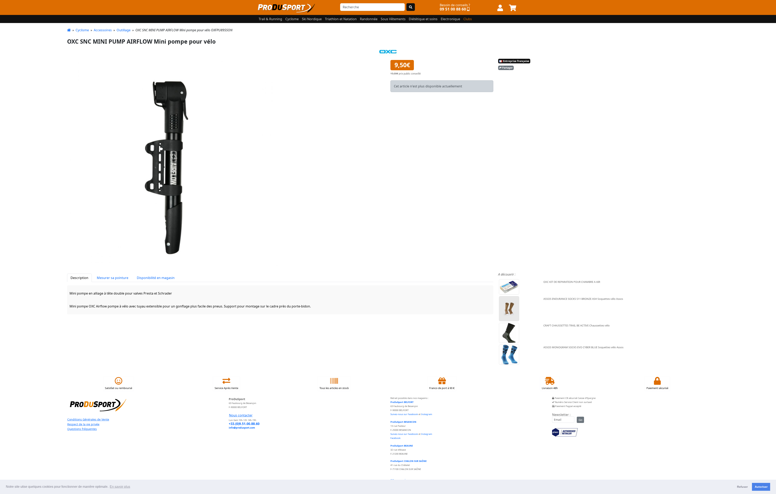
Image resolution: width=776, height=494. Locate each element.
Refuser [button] (742, 486)
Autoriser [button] (761, 486)
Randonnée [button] (368, 19)
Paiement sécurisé (657, 388)
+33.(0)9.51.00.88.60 (244, 424)
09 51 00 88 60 (453, 9)
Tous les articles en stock (334, 388)
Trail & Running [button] (270, 19)
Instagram (426, 414)
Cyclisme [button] (292, 19)
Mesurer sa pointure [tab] (112, 278)
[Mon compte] (500, 8)
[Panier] (512, 8)
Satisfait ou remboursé (118, 388)
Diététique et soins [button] (423, 19)
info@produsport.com (242, 427)
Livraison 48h (550, 388)
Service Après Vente (226, 388)
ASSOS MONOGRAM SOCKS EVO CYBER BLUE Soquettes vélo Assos (583, 347)
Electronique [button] (450, 19)
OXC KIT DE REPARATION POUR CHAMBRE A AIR (571, 282)
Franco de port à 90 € (441, 388)
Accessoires (103, 30)
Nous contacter (241, 415)
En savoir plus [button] (120, 486)
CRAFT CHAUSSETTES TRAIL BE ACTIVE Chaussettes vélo (576, 325)
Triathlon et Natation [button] (341, 19)
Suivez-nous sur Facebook (404, 414)
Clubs (467, 19)
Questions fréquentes (82, 429)
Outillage (124, 30)
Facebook (395, 437)
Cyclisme (82, 30)
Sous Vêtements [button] (393, 19)
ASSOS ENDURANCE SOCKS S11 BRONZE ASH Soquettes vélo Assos (583, 299)
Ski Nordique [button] (312, 19)
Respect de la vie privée (83, 424)
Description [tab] (79, 278)
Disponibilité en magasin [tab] (156, 278)
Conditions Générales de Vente (88, 419)
